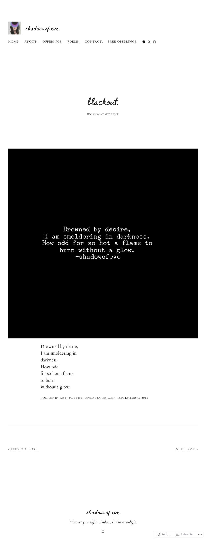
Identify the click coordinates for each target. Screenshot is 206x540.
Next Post (185, 449)
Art (63, 398)
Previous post (24, 449)
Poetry (75, 398)
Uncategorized (100, 398)
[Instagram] (154, 41)
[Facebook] (143, 41)
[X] (149, 41)
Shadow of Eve (42, 28)
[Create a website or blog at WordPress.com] (103, 532)
